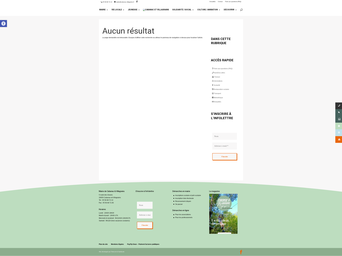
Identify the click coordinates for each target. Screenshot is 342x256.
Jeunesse (132, 10)
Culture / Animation (207, 10)
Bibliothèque (218, 98)
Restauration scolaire (221, 89)
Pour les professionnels (183, 217)
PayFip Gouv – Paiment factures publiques (143, 244)
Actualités (212, 1)
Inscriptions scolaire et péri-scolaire (188, 195)
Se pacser (179, 204)
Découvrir (229, 10)
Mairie (102, 10)
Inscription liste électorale (184, 198)
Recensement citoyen (183, 201)
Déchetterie (218, 81)
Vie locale (117, 10)
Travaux (217, 77)
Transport (217, 93)
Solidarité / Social (181, 10)
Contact (220, 1)
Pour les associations (183, 214)
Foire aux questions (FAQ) (233, 1)
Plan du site (103, 244)
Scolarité (216, 85)
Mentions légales (117, 244)
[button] (3, 23)
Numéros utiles (219, 73)
